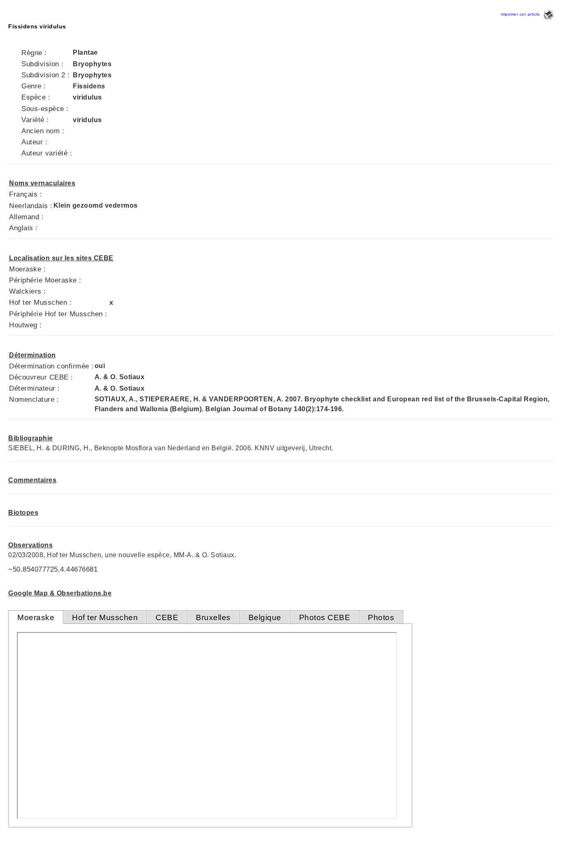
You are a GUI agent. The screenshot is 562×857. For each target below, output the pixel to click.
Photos (381, 617)
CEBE (167, 617)
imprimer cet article (522, 14)
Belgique (264, 617)
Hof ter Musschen (105, 617)
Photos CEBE (325, 617)
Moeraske (35, 617)
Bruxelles (213, 617)
